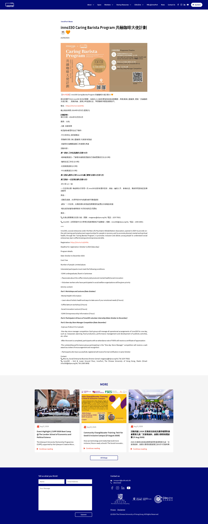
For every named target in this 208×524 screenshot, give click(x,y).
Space (99, 5)
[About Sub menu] (93, 5)
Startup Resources (122, 5)
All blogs (104, 458)
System (198, 5)
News (163, 5)
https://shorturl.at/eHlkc (75, 106)
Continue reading (46, 449)
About (89, 5)
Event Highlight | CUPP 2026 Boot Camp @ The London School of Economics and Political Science (54, 434)
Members (107, 5)
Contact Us (171, 5)
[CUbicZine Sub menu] (143, 5)
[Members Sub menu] (112, 5)
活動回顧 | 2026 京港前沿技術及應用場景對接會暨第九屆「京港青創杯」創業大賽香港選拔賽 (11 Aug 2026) (150, 434)
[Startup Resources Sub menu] (130, 5)
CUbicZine (137, 5)
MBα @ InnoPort (152, 5)
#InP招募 (65, 95)
